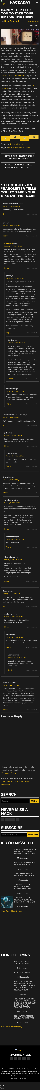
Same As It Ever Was (23, 973)
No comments (22, 869)
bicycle (11, 147)
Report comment (31, 214)
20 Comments (22, 906)
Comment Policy (8, 773)
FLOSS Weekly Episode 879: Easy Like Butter (24, 1017)
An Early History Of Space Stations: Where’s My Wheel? (23, 887)
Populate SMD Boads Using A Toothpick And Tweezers (18, 166)
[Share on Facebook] (2, 25)
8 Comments (21, 968)
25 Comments (22, 858)
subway (26, 147)
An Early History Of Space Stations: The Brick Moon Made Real (24, 900)
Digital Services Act (29, 1073)
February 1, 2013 (32, 25)
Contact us (17, 819)
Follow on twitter (6, 819)
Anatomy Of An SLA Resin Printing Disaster (25, 875)
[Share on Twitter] (5, 25)
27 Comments (22, 893)
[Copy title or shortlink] (14, 25)
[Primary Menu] (37, 2)
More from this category (11, 911)
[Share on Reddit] (11, 25)
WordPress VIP (24, 1078)
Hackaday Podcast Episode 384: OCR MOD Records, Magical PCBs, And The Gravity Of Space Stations (25, 985)
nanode (18, 147)
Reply (5, 214)
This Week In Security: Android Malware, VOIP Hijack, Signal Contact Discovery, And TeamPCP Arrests (25, 1003)
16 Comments (22, 880)
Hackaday (20, 2)
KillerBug (8, 243)
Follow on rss (13, 819)
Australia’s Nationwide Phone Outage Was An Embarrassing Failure (25, 851)
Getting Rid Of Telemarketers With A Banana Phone (18, 157)
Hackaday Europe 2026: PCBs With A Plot (25, 864)
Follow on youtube (10, 819)
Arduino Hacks (16, 144)
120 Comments (22, 977)
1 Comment (21, 994)
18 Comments (33, 21)
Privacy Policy (5, 1073)
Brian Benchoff (11, 21)
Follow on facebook (2, 819)
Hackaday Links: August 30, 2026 (21, 963)
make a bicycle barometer (12, 75)
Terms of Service (16, 1073)
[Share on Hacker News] (8, 25)
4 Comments (21, 1011)
